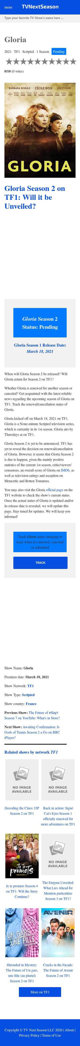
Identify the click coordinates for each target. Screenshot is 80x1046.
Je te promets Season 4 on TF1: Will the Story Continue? (22, 891)
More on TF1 (40, 992)
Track (40, 562)
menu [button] (8, 7)
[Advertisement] (40, 255)
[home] (40, 7)
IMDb (65, 470)
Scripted (28, 694)
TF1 (30, 685)
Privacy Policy (29, 1035)
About (69, 1029)
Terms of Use (51, 1035)
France (31, 703)
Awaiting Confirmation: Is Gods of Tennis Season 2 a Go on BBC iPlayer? (32, 732)
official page (54, 489)
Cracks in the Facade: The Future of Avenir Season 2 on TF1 (58, 970)
